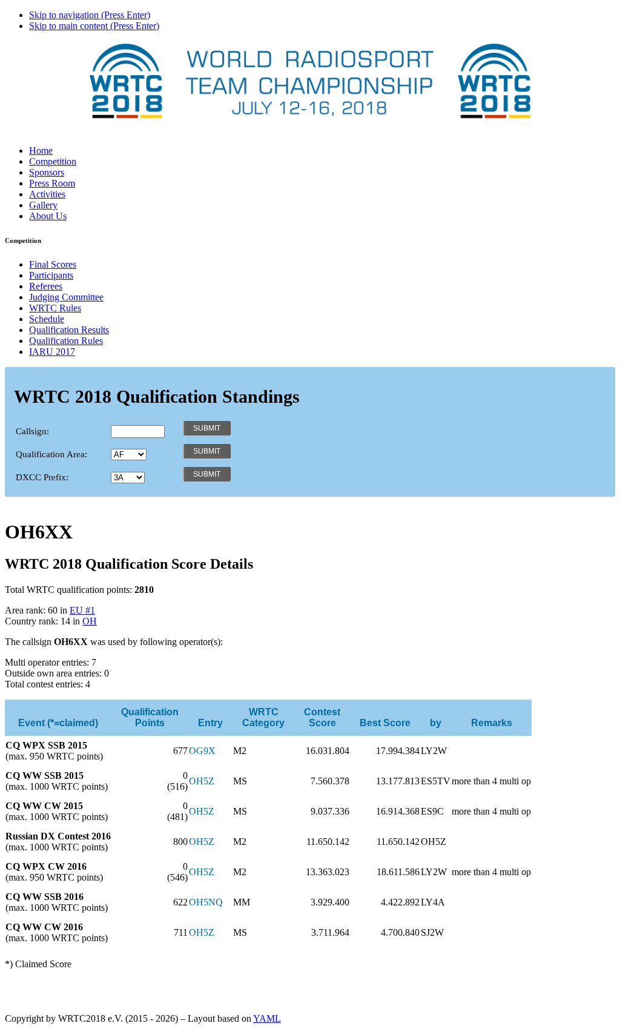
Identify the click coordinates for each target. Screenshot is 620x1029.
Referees (45, 286)
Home (41, 150)
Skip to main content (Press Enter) (94, 26)
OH (89, 621)
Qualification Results (69, 330)
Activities (47, 194)
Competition (52, 161)
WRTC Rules (55, 308)
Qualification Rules (66, 341)
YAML (267, 1018)
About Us (48, 216)
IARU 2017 (52, 351)
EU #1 (82, 610)
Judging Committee (66, 297)
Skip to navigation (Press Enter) (89, 15)
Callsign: (32, 431)
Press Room (52, 183)
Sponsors (46, 172)
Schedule (46, 319)
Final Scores (52, 264)
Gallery (43, 205)
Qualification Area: (51, 454)
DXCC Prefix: (42, 477)
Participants (51, 275)
